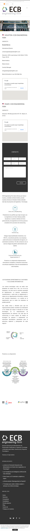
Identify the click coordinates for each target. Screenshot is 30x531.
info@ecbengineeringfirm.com (18, 1)
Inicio (4, 495)
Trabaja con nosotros (8, 509)
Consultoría (6, 499)
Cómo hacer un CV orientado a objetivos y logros (14, 477)
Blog (4, 505)
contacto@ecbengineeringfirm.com (11, 51)
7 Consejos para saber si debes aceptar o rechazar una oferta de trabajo (13, 485)
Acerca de (5, 507)
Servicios (5, 497)
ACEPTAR (15, 529)
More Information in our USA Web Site (12, 74)
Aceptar (22, 88)
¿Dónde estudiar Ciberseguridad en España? (14, 481)
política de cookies (4, 528)
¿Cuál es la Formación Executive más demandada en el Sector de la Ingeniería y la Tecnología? (14, 467)
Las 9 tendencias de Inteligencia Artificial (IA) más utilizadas (14, 472)
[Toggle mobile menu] (27, 8)
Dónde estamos (7, 503)
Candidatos (6, 501)
